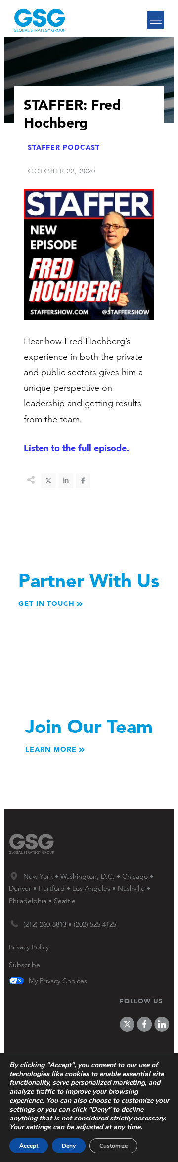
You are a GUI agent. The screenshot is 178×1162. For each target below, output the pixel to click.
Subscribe (24, 964)
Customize (113, 1146)
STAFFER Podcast (64, 147)
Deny (69, 1146)
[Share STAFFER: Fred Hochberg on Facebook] (83, 480)
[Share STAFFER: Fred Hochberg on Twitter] (48, 480)
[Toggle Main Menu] (155, 20)
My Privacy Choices (58, 981)
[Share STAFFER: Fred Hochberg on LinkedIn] (65, 480)
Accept (28, 1146)
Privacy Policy (29, 947)
